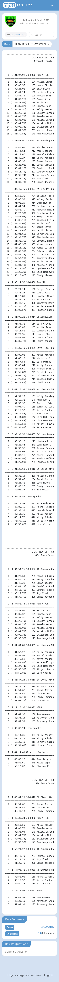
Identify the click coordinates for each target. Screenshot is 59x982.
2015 (47, 20)
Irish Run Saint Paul (31, 20)
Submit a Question (16, 951)
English (49, 975)
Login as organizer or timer (24, 975)
